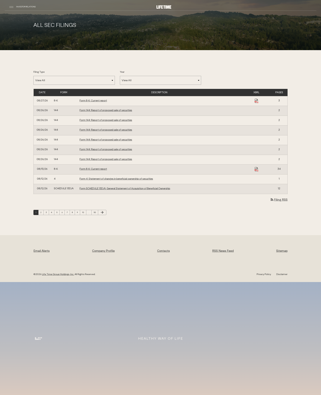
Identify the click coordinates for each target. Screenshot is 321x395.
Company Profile (103, 250)
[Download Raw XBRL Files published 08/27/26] (256, 101)
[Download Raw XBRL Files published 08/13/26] (256, 169)
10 (84, 212)
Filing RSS (279, 199)
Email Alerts (41, 250)
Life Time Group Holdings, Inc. (58, 274)
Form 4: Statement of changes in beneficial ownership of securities (116, 178)
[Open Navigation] (11, 6)
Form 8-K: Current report (93, 100)
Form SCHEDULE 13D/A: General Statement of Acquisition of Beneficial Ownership (125, 188)
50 (95, 212)
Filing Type (39, 72)
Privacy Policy (264, 274)
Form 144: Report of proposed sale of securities (106, 110)
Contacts (163, 250)
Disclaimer (282, 274)
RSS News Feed (223, 250)
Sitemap (282, 250)
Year (122, 72)
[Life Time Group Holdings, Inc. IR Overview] (163, 7)
